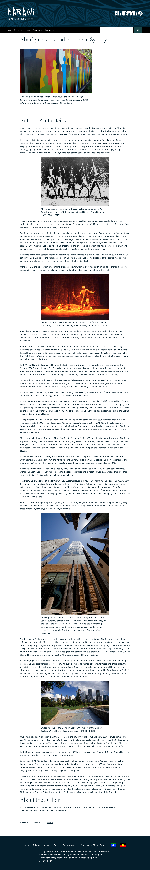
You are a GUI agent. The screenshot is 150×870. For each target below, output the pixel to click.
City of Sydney (100, 845)
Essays (50, 822)
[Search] (138, 30)
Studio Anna (83, 426)
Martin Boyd (46, 423)
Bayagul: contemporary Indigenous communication (80, 502)
